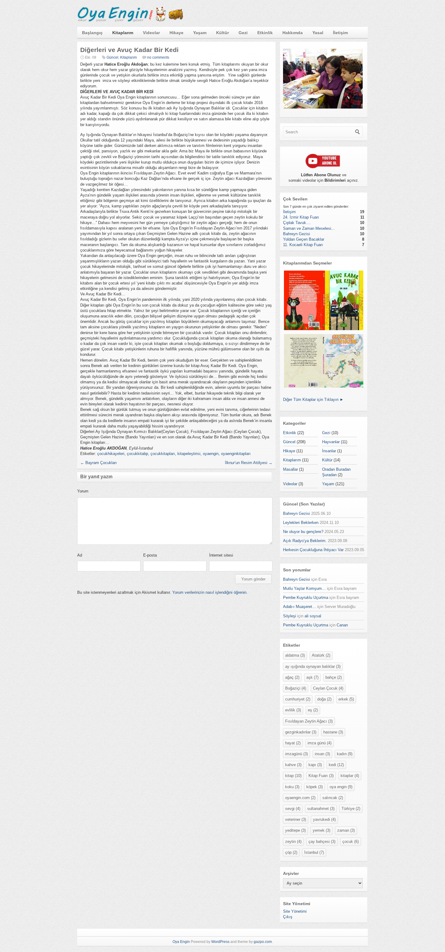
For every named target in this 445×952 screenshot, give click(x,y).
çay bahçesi (321, 841)
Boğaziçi (295, 688)
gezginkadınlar (300, 732)
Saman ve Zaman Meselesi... (309, 228)
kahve (293, 764)
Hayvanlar (331, 442)
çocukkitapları (162, 453)
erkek (346, 699)
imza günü (319, 743)
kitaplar (350, 775)
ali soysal (313, 616)
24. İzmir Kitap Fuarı (301, 217)
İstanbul (314, 852)
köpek (314, 787)
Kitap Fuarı (321, 775)
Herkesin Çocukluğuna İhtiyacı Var (313, 549)
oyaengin (211, 453)
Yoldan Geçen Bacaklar (303, 239)
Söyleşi (289, 616)
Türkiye (350, 808)
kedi (336, 764)
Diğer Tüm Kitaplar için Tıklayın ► (313, 399)
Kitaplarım (122, 32)
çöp (291, 852)
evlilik (293, 710)
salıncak (332, 797)
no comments (158, 57)
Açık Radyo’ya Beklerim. (305, 540)
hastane (333, 732)
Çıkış (287, 917)
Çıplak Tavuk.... (297, 222)
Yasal (317, 32)
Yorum (82, 491)
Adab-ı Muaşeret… (299, 606)
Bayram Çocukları (98, 462)
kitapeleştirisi (188, 453)
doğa (324, 699)
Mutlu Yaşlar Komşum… (304, 588)
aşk (312, 677)
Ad (79, 555)
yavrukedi (324, 819)
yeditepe (295, 830)
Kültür (222, 32)
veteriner (295, 819)
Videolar (151, 32)
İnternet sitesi (221, 555)
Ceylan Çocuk (328, 688)
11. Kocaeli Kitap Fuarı (303, 244)
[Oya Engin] (130, 20)
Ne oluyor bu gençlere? (303, 531)
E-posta (150, 555)
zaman (346, 830)
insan (322, 754)
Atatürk (321, 655)
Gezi (243, 32)
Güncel (112, 57)
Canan (342, 625)
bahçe (333, 677)
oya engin (341, 787)
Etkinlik (265, 32)
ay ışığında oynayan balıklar (313, 666)
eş (313, 710)
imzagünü (296, 754)
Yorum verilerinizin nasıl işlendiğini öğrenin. (210, 592)
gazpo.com (263, 942)
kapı (315, 764)
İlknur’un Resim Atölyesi (248, 462)
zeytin (293, 841)
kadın (344, 754)
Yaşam (199, 32)
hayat (293, 743)
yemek (321, 830)
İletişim (340, 32)
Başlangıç (92, 32)
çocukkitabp (137, 453)
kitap (293, 775)
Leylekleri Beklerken (300, 522)
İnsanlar (329, 451)
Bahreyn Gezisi (296, 234)
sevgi (292, 808)
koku (292, 787)
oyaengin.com (300, 797)
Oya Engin (181, 942)
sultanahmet (321, 808)
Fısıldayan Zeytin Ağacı (309, 721)
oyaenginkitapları (236, 453)
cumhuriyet (297, 699)
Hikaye (176, 32)
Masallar (290, 469)
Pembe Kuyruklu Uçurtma (305, 597)
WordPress (220, 942)
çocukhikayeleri (110, 453)
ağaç (292, 677)
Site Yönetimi (295, 911)
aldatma (295, 655)
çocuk (350, 841)
